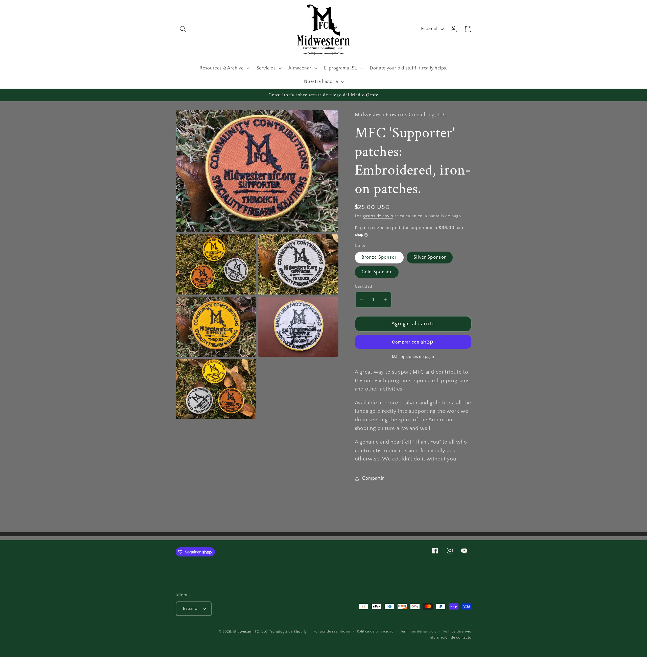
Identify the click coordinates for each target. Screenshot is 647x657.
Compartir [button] (373, 478)
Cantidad (363, 286)
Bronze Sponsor (379, 257)
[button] (183, 29)
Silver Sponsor (429, 257)
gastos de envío (378, 216)
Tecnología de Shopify (288, 632)
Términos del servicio (418, 631)
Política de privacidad (375, 631)
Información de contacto (450, 638)
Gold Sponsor (377, 272)
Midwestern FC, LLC (250, 632)
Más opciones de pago (413, 357)
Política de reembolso (331, 631)
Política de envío (457, 631)
